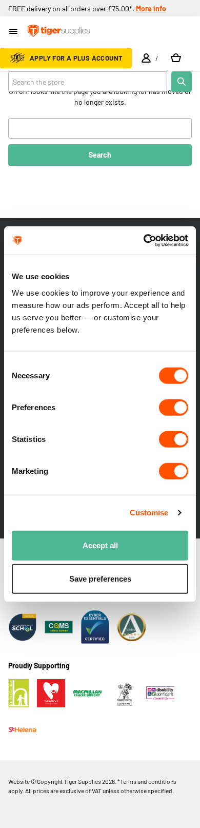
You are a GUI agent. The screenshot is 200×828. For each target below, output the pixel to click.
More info (151, 8)
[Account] (146, 58)
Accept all (100, 545)
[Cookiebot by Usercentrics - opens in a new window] (143, 240)
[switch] (173, 407)
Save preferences (100, 578)
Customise (149, 512)
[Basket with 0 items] (176, 58)
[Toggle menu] (14, 32)
